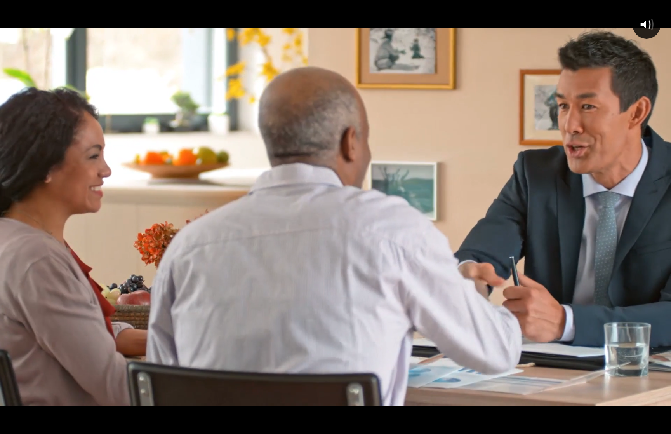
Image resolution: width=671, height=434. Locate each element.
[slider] (316, 425)
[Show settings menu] (620, 425)
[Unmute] (600, 425)
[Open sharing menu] (641, 425)
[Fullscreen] (661, 425)
